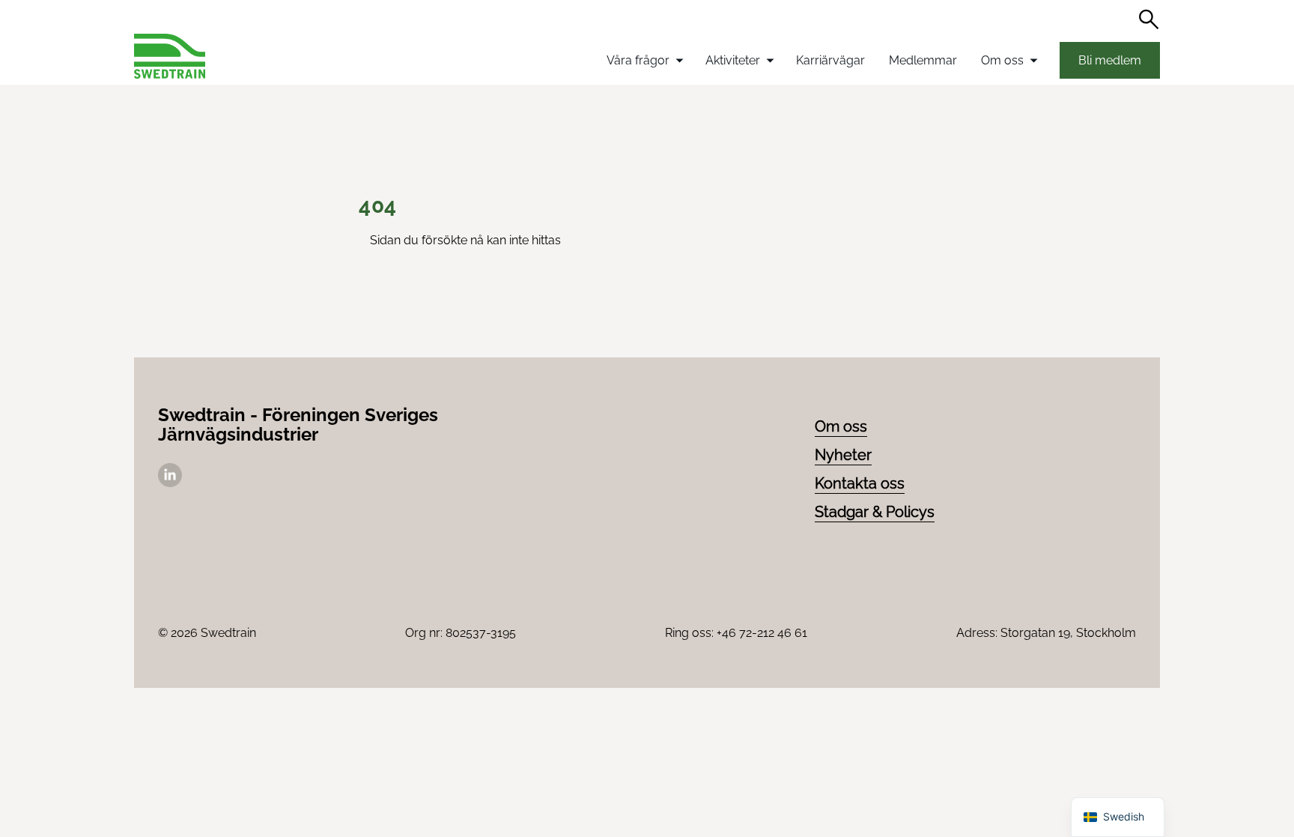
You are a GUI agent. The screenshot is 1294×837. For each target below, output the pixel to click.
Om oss (1002, 60)
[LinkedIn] (170, 483)
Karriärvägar (830, 60)
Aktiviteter (732, 60)
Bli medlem (1109, 60)
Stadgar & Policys (875, 512)
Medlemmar (923, 60)
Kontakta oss (860, 483)
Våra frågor (638, 60)
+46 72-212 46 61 (762, 633)
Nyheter (843, 455)
